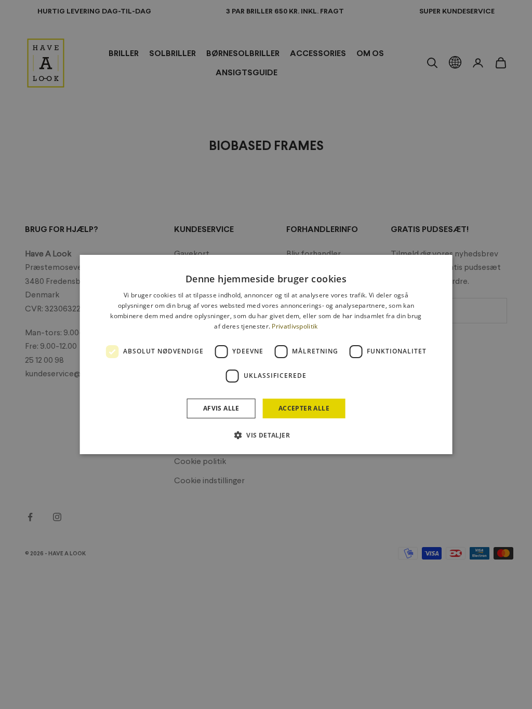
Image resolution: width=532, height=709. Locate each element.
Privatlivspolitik (294, 326)
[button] (266, 435)
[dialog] (266, 354)
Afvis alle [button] (221, 408)
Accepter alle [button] (303, 408)
